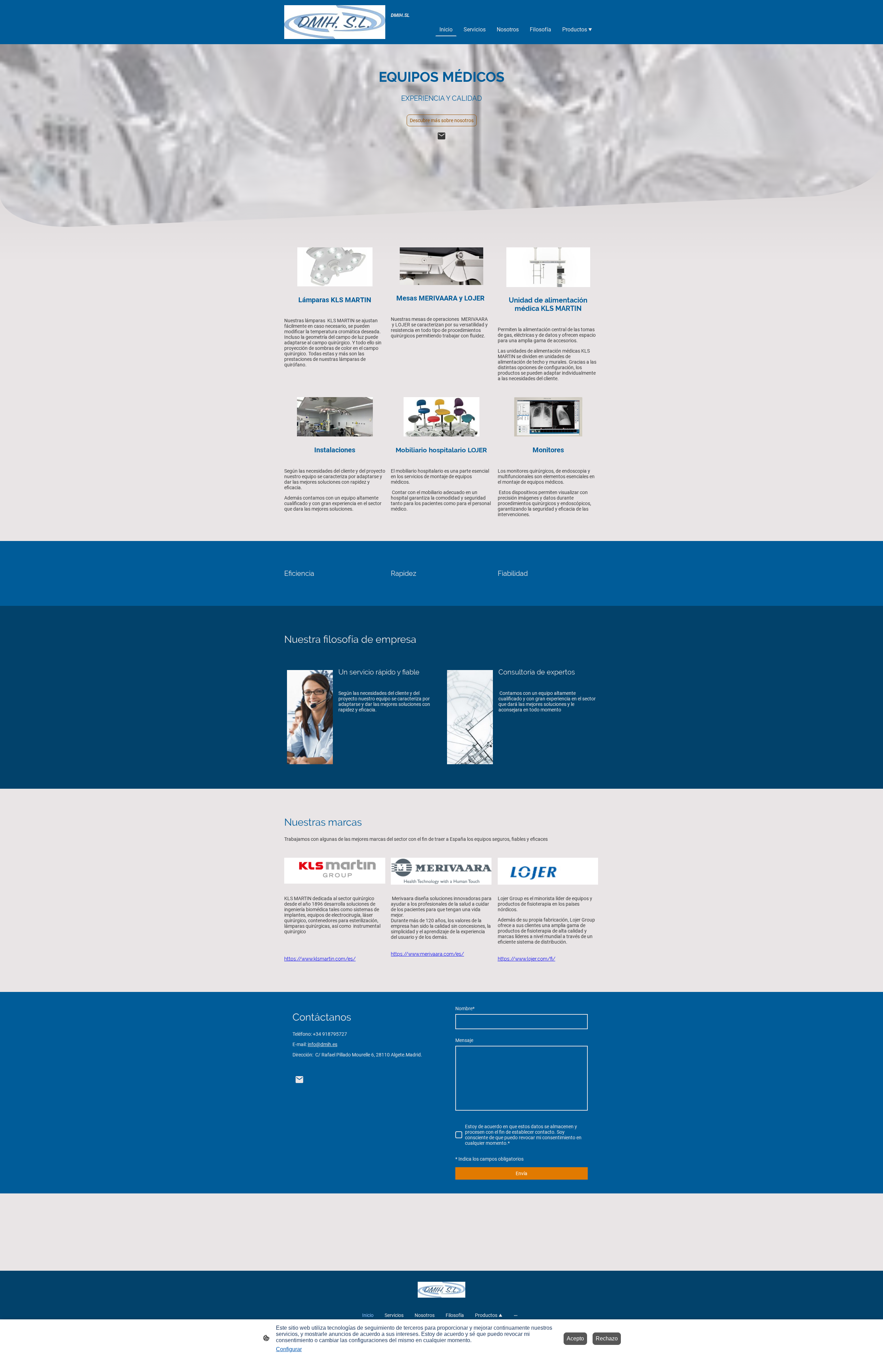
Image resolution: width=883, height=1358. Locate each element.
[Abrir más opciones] (515, 1315)
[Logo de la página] (334, 22)
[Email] (441, 136)
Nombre (465, 1008)
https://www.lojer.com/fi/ (526, 959)
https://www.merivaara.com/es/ (427, 954)
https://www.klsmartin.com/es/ (320, 959)
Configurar (289, 1349)
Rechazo (607, 1338)
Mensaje (464, 1040)
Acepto (575, 1338)
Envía (521, 1173)
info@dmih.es (322, 1044)
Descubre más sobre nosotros (442, 120)
